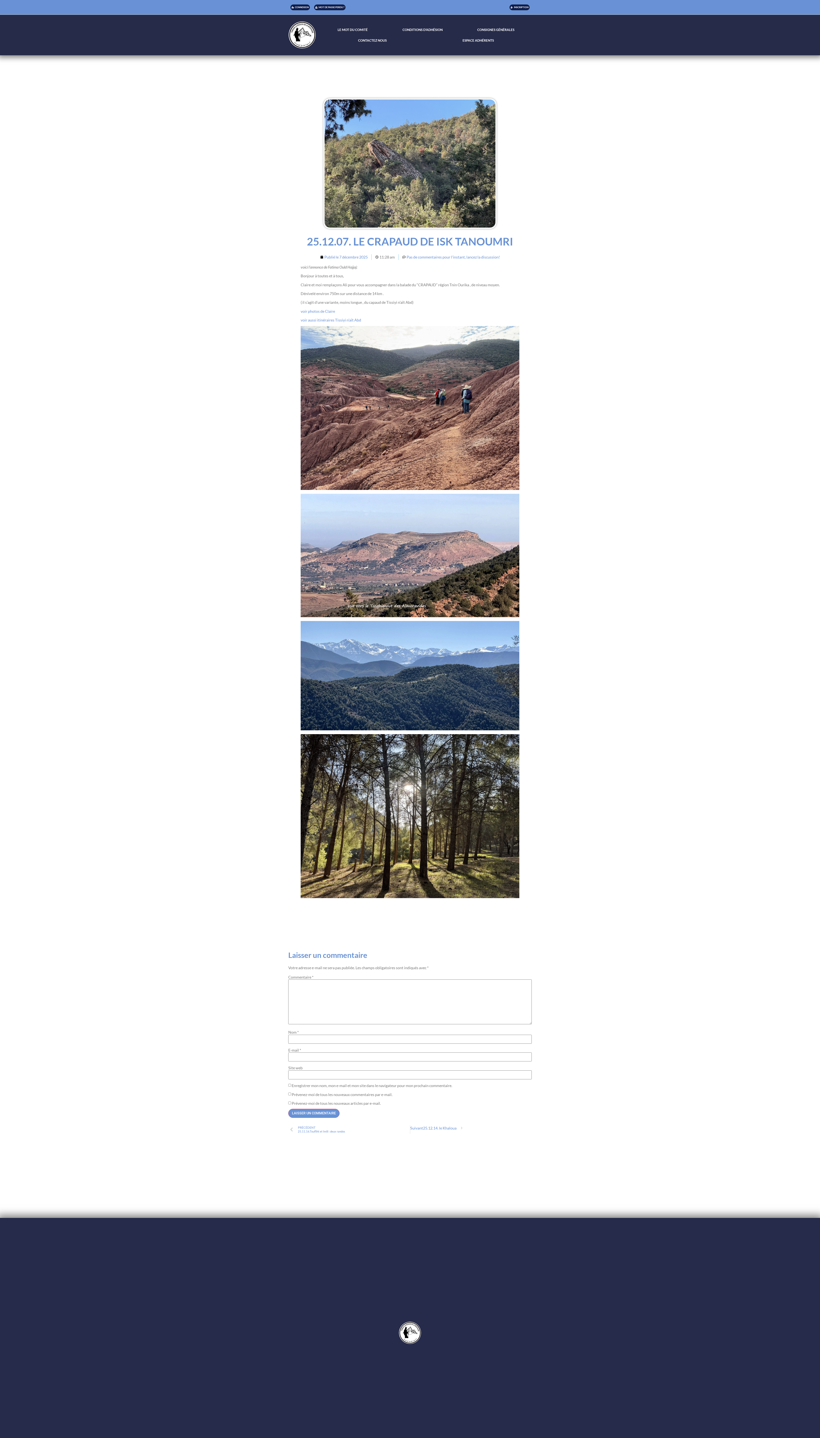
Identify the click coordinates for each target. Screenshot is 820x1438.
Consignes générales (495, 30)
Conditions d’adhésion (423, 30)
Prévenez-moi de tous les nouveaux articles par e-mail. (336, 1103)
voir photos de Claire (318, 311)
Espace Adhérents (478, 40)
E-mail (294, 1050)
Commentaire (300, 977)
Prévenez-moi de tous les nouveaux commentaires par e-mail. (342, 1094)
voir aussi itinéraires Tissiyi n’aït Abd (331, 320)
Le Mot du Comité (353, 30)
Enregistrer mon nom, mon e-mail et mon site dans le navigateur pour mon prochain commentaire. (372, 1085)
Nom (293, 1032)
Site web (295, 1068)
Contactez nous (372, 40)
